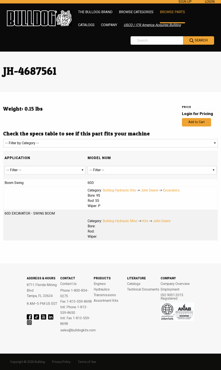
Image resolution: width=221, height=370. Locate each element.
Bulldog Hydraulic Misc (120, 221)
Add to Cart (196, 122)
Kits (145, 221)
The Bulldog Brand (95, 12)
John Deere (149, 190)
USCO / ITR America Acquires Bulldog (152, 25)
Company (109, 25)
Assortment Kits (106, 300)
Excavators (171, 190)
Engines (100, 284)
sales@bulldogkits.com (77, 330)
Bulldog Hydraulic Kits (119, 190)
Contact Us (68, 284)
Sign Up (185, 1)
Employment (170, 289)
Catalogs (86, 25)
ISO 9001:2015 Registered (172, 296)
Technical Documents (143, 289)
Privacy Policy (61, 362)
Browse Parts (172, 12)
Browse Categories (136, 12)
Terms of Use (87, 362)
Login (210, 1)
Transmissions (105, 295)
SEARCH (201, 40)
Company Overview (175, 284)
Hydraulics (102, 289)
